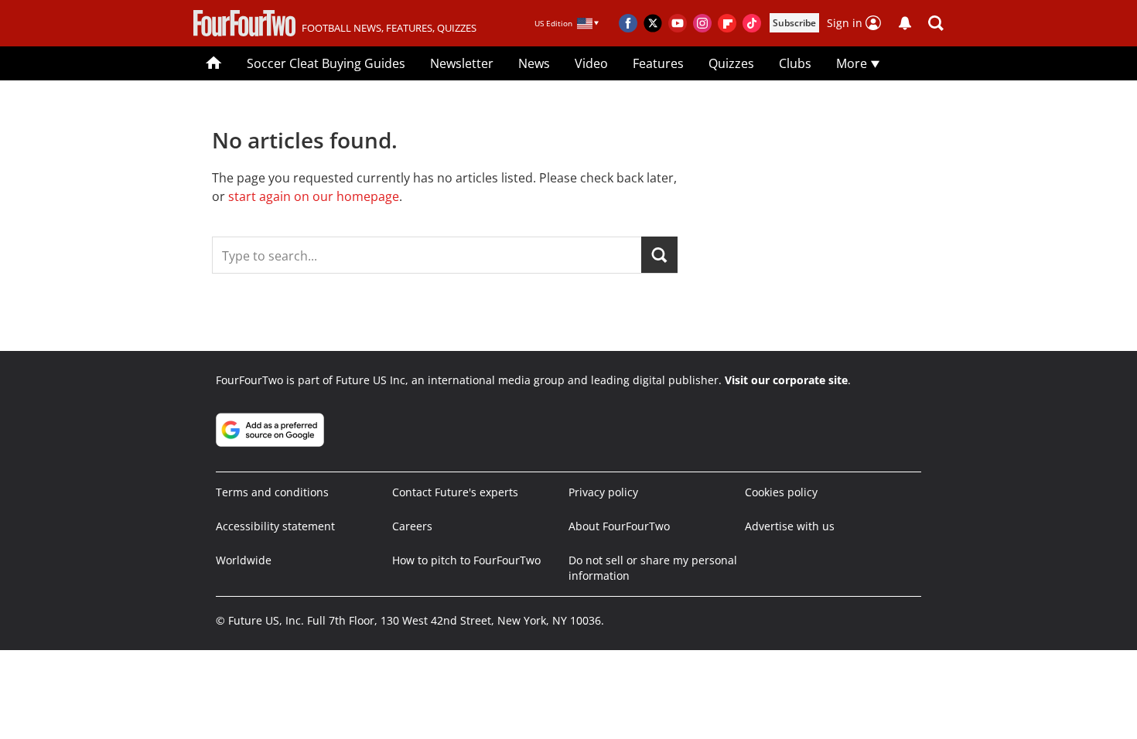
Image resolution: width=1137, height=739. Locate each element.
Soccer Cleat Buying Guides (326, 63)
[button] (936, 23)
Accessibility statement (275, 526)
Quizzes (731, 63)
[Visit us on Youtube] (677, 23)
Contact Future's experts (455, 492)
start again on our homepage (313, 196)
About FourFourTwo (619, 526)
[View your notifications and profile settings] (904, 23)
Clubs (795, 63)
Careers (412, 526)
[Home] (213, 63)
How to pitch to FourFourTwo (466, 560)
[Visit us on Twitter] (653, 23)
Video (591, 63)
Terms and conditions (272, 492)
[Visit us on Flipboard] (727, 23)
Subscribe (794, 22)
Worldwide (243, 560)
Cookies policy (781, 492)
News (534, 63)
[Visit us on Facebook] (628, 23)
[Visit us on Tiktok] (752, 23)
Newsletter (461, 63)
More (853, 63)
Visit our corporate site (786, 380)
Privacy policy (603, 492)
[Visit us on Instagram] (702, 23)
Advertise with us (790, 526)
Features (658, 63)
